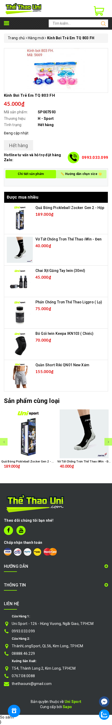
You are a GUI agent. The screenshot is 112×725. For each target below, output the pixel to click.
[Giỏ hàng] (99, 11)
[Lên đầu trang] (104, 686)
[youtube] (21, 530)
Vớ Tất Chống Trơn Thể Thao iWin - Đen (68, 239)
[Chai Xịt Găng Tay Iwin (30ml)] (20, 281)
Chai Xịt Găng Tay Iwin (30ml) (60, 271)
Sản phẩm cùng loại (32, 400)
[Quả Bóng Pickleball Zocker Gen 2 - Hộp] (20, 218)
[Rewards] (14, 711)
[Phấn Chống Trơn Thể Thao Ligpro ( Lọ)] (20, 312)
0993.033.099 (95, 157)
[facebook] (8, 530)
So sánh (7, 717)
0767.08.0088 (23, 676)
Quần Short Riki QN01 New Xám (62, 365)
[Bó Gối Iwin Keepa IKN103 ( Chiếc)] (20, 344)
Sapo (67, 707)
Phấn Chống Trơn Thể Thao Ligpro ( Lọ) (68, 302)
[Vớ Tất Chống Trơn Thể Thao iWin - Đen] (20, 249)
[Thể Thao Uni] (23, 8)
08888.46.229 (23, 653)
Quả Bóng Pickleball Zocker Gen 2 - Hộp (69, 208)
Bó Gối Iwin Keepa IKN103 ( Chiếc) (64, 333)
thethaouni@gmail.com (32, 684)
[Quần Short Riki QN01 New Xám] (20, 375)
